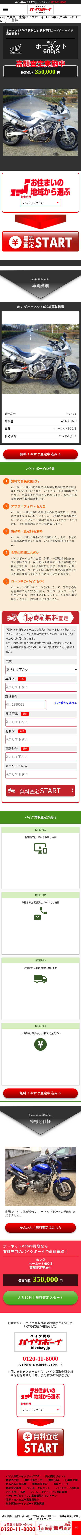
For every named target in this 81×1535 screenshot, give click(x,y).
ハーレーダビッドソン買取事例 (49, 1491)
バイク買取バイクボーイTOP (22, 1476)
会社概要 (7, 1516)
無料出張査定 (40, 1484)
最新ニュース (61, 1484)
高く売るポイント (55, 1476)
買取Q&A (53, 1480)
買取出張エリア (33, 1480)
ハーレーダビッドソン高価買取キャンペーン (31, 1495)
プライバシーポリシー (44, 1516)
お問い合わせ (22, 1516)
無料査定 (40, 790)
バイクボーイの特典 (67, 1488)
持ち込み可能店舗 (16, 1484)
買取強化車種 (13, 1488)
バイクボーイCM (15, 1491)
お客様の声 (71, 1480)
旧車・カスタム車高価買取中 (22, 1499)
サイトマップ (44, 1519)
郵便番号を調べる (66, 702)
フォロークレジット (38, 1488)
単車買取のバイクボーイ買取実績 (25, 1503)
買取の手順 (12, 1480)
